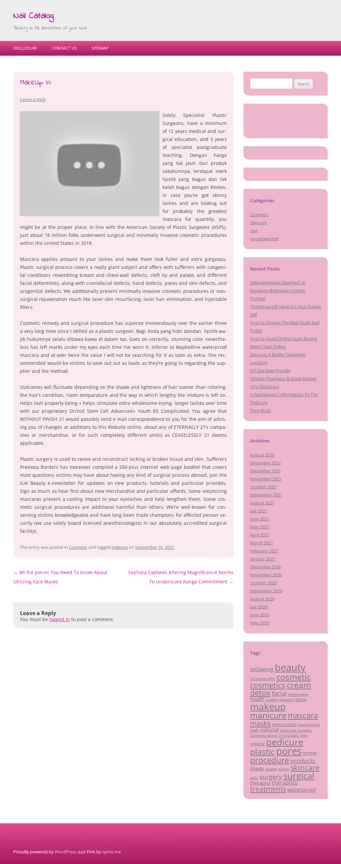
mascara (303, 715)
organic (257, 744)
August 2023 (262, 455)
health (257, 699)
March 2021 (261, 543)
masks (260, 723)
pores (289, 751)
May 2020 (259, 623)
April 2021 (259, 535)
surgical (298, 776)
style (254, 777)
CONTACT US (64, 48)
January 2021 (262, 559)
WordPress (65, 852)
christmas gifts (262, 678)
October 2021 (263, 487)
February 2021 (264, 551)
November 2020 (266, 575)
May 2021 (259, 527)
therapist (260, 782)
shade (257, 768)
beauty (290, 667)
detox (260, 692)
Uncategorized (264, 239)
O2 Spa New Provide (270, 371)
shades (271, 769)
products (302, 760)
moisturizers (284, 724)
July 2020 (258, 607)
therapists (284, 782)
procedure (269, 759)
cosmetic (293, 676)
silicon (283, 769)
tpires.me (111, 852)
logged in (59, 619)
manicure (268, 715)
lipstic (301, 699)
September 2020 (266, 591)
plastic (262, 751)
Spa (253, 231)
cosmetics (267, 685)
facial (279, 693)
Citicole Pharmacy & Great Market (283, 379)
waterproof (301, 789)
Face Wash (260, 411)
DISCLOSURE (25, 48)
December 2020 (265, 567)
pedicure (284, 742)
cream (299, 684)
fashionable (298, 694)
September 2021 (266, 495)
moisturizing (309, 724)
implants (286, 699)
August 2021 (262, 503)
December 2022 (265, 463)
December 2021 (265, 471)
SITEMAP (100, 48)
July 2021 (258, 511)
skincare (305, 767)
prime (310, 752)
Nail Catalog (33, 16)
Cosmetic (78, 547)
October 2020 (263, 583)
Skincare (258, 223)
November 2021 (266, 479)
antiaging (261, 669)
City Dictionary (264, 387)
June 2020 (259, 615)
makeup (120, 547)
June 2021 (259, 519)
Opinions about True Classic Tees (278, 735)
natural (269, 729)
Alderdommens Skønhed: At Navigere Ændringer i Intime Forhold (278, 291)
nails (254, 730)
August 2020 (262, 599)
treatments (268, 789)
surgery (270, 776)
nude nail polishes (296, 730)
